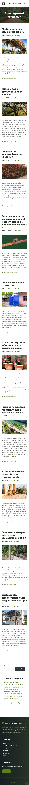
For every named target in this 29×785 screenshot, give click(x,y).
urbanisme (6, 743)
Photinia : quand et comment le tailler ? (13, 30)
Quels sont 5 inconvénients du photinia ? (12, 154)
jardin (5, 748)
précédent (5, 660)
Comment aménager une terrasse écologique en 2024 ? (14, 535)
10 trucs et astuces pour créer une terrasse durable (13, 474)
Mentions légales (15, 782)
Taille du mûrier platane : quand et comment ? (12, 92)
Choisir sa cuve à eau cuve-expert (13, 284)
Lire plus (5, 74)
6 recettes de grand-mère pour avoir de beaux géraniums (13, 345)
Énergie (5, 751)
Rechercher (7, 666)
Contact (6, 771)
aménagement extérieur (10, 746)
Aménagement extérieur (10, 78)
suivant (18, 660)
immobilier (6, 753)
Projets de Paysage (13, 4)
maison (5, 756)
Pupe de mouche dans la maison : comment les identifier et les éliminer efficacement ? (14, 222)
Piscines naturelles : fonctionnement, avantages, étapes (13, 410)
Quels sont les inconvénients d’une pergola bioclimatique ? (14, 599)
